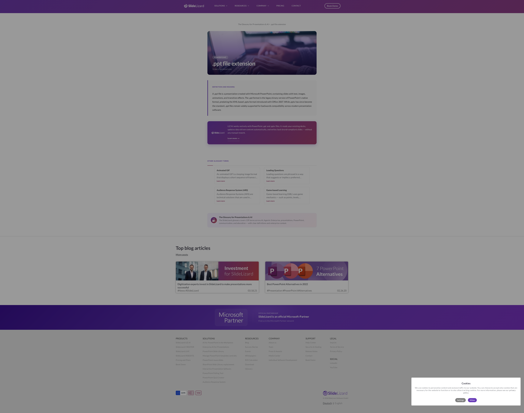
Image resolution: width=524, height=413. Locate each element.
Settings (460, 400)
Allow (472, 400)
